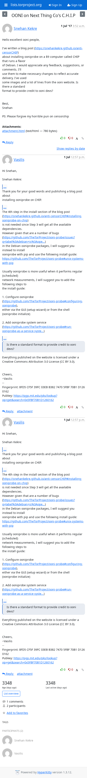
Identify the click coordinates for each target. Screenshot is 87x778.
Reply (9, 142)
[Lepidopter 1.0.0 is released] (82, 14)
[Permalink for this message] (83, 138)
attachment (25, 411)
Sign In (56, 5)
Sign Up (76, 5)
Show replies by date (71, 148)
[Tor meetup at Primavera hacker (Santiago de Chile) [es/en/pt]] (4, 14)
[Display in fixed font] (77, 138)
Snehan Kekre (25, 28)
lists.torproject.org (26, 4)
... (4, 186)
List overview (11, 693)
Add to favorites (17, 713)
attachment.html (13, 131)
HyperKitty (44, 772)
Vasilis (19, 159)
